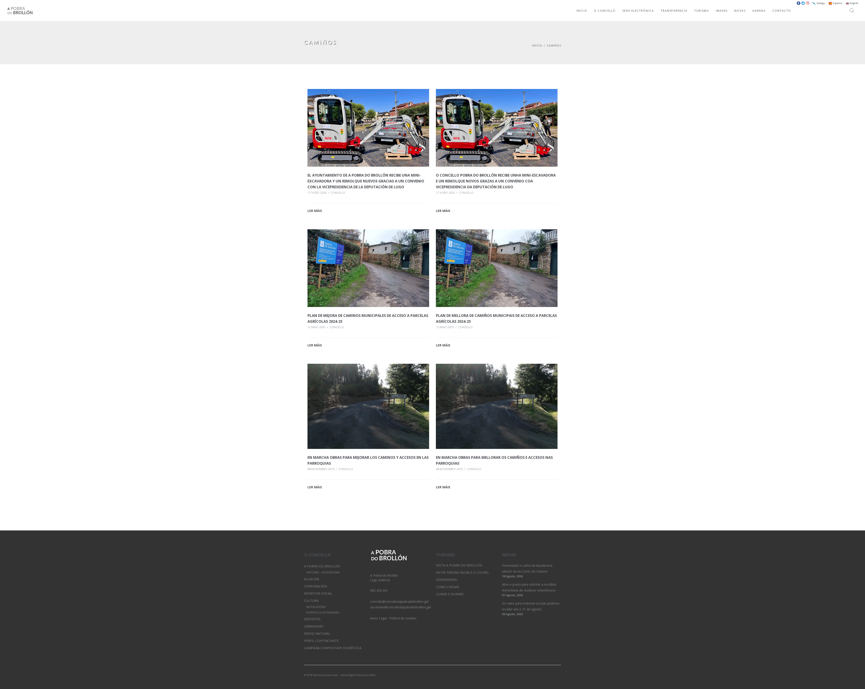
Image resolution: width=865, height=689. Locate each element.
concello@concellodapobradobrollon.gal (399, 601)
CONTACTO (781, 11)
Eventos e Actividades (322, 612)
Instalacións (316, 607)
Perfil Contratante (321, 641)
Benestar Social (318, 593)
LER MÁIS (314, 211)
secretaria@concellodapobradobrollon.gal (400, 607)
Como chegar (447, 587)
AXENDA (759, 11)
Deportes (312, 619)
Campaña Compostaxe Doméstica (332, 648)
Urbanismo (313, 626)
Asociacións (330, 572)
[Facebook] (557, 674)
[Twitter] (542, 674)
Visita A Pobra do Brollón (459, 565)
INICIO (581, 11)
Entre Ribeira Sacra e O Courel (462, 572)
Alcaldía (311, 579)
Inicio (537, 45)
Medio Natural (317, 633)
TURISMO (701, 11)
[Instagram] (549, 674)
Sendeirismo (446, 580)
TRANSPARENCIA (674, 11)
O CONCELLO (605, 11)
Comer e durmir (449, 594)
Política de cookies (403, 618)
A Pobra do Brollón (322, 566)
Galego (820, 3)
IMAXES (722, 11)
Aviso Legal (378, 618)
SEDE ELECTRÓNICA (638, 11)
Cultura (311, 600)
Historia (312, 572)
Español (837, 3)
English (853, 3)
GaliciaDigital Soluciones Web (358, 675)
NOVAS (740, 11)
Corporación (315, 586)
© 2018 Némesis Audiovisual (321, 675)
